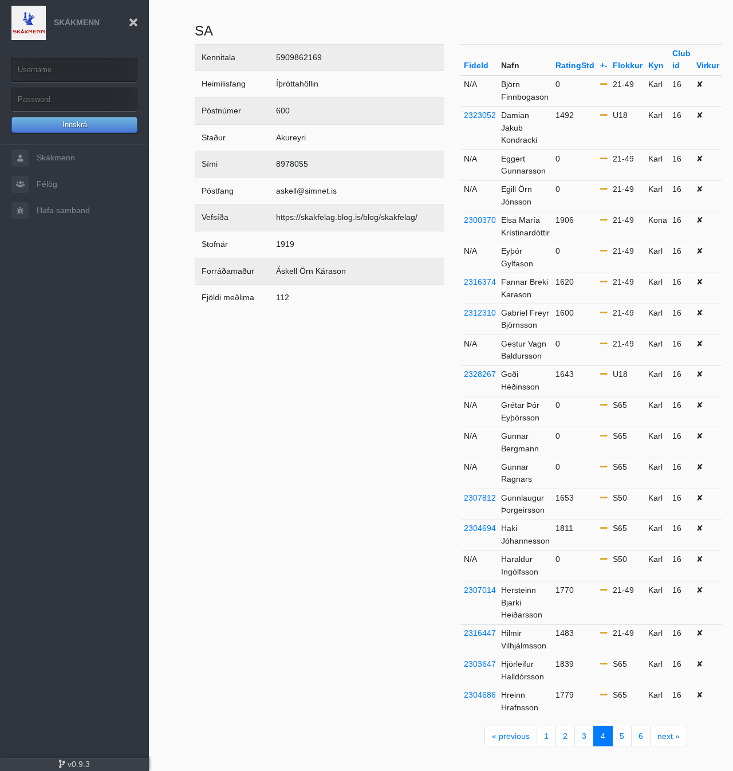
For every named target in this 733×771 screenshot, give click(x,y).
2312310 (480, 312)
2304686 (480, 694)
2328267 (480, 374)
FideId (476, 65)
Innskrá (74, 124)
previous (511, 736)
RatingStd (574, 65)
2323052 (480, 115)
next (668, 736)
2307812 (480, 497)
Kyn (656, 65)
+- (604, 65)
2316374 (480, 281)
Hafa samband (62, 210)
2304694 (480, 528)
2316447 (480, 633)
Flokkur (628, 65)
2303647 (480, 663)
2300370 (480, 220)
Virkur (707, 65)
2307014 (480, 590)
